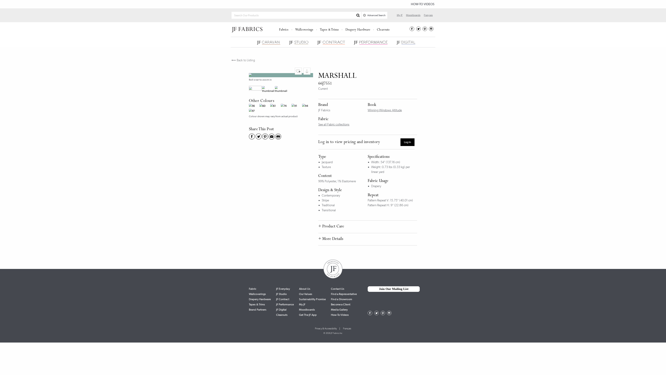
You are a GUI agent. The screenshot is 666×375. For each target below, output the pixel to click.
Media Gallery (339, 309)
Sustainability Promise (312, 299)
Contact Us (337, 288)
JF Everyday (283, 288)
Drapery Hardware (357, 30)
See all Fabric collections (333, 124)
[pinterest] (424, 30)
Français (428, 15)
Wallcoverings (304, 30)
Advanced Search (376, 15)
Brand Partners (257, 309)
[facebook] (412, 30)
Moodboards (413, 15)
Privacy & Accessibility (326, 328)
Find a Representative (344, 294)
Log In (407, 142)
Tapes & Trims (329, 30)
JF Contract (282, 299)
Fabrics (284, 30)
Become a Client (340, 304)
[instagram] (431, 30)
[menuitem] (284, 29)
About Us (304, 288)
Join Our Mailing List (393, 289)
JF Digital (281, 309)
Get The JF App (308, 314)
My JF (400, 15)
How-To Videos (422, 4)
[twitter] (418, 30)
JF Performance (285, 304)
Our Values (305, 294)
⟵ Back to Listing (243, 60)
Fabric (253, 288)
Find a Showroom (341, 299)
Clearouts (383, 30)
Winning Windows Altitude (385, 110)
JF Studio (281, 294)
